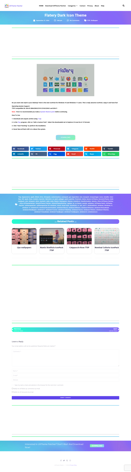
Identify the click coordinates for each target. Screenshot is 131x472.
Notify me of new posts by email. (23, 392)
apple (32, 197)
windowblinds (92, 205)
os (53, 199)
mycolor (42, 199)
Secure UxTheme (92, 199)
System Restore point (48, 112)
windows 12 (26, 208)
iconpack (86, 197)
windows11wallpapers (71, 212)
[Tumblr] (67, 460)
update (69, 203)
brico (41, 197)
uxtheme (91, 203)
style (47, 201)
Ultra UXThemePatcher (27, 203)
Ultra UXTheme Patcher (105, 201)
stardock (43, 201)
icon (81, 197)
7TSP (88, 20)
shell (111, 199)
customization (56, 197)
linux (30, 199)
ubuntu (94, 201)
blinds (37, 197)
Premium (78, 199)
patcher (71, 199)
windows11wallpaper (57, 212)
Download (65, 137)
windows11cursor (51, 210)
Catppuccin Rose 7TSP (79, 247)
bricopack (47, 197)
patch (66, 199)
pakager (61, 199)
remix (84, 199)
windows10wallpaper (30, 210)
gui (70, 197)
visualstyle (73, 205)
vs (78, 205)
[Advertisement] (65, 43)
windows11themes (102, 210)
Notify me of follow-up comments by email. (26, 388)
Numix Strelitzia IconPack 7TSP (51, 249)
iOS (23, 199)
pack (56, 199)
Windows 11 (108, 205)
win (81, 205)
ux (73, 203)
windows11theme (89, 210)
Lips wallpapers (24, 247)
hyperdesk (75, 197)
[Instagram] (70, 460)
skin (26, 201)
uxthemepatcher (30, 205)
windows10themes (87, 208)
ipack (26, 199)
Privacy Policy (73, 465)
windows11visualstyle (41, 212)
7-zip (39, 119)
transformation (86, 201)
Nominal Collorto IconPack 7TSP (107, 249)
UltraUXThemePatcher (59, 203)
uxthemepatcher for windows (46, 205)
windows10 (34, 208)
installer (106, 197)
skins (37, 201)
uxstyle (84, 203)
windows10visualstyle (101, 208)
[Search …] (123, 6)
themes (70, 201)
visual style (65, 205)
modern (35, 199)
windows (101, 205)
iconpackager (94, 197)
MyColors (48, 199)
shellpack (21, 201)
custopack (64, 197)
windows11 (41, 210)
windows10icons (62, 208)
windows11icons (77, 210)
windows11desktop (64, 210)
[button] (73, 5)
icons (101, 197)
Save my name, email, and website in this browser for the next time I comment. (39, 385)
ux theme (78, 203)
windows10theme (74, 208)
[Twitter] (64, 460)
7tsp (19, 122)
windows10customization (47, 208)
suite (52, 201)
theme (56, 201)
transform (76, 201)
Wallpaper (94, 20)
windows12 (83, 212)
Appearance (26, 197)
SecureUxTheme (103, 199)
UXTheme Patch (99, 203)
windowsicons (92, 212)
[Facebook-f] (61, 460)
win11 (85, 205)
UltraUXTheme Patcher (43, 203)
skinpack (32, 201)
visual (59, 205)
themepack (63, 201)
